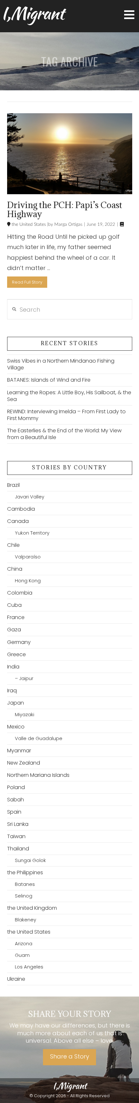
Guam (22, 955)
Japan (15, 703)
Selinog (23, 896)
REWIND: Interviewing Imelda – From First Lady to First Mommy (66, 415)
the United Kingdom (32, 908)
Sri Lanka (17, 824)
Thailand (18, 848)
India (13, 666)
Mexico (16, 726)
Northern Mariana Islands (38, 775)
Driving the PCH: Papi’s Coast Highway (64, 209)
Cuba (14, 605)
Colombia (19, 593)
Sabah (15, 799)
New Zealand (23, 763)
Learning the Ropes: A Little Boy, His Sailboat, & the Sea (69, 396)
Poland (16, 787)
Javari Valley (29, 497)
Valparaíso (28, 557)
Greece (16, 654)
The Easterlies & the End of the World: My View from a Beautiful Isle (64, 434)
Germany (19, 642)
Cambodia (21, 509)
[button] (129, 15)
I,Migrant (32, 13)
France (16, 617)
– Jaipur (24, 678)
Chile (13, 545)
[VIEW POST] (69, 154)
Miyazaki (24, 714)
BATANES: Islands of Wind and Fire (49, 380)
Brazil (13, 485)
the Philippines (25, 872)
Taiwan (16, 836)
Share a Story (69, 1056)
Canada (18, 521)
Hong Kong (28, 580)
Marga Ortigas (67, 224)
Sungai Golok (30, 860)
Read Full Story (27, 282)
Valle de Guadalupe (38, 738)
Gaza (14, 629)
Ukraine (16, 979)
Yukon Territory (32, 533)
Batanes (25, 884)
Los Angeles (29, 967)
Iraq (12, 690)
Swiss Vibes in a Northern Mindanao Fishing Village (60, 364)
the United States (28, 224)
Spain (14, 812)
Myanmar (19, 750)
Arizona (23, 943)
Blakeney (25, 920)
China (14, 569)
